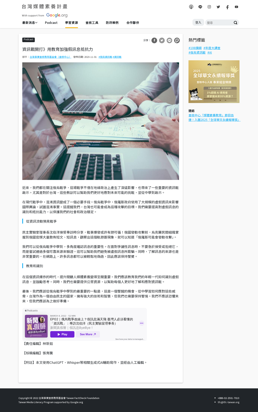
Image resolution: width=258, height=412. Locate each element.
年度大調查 (212, 48)
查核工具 (92, 22)
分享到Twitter (162, 40)
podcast (191, 7)
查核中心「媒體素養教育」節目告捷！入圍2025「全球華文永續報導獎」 (214, 117)
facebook (227, 7)
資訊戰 (117, 57)
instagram (209, 7)
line (200, 7)
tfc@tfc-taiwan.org (228, 402)
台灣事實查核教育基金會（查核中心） (50, 57)
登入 (198, 22)
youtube (236, 7)
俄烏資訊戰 (106, 57)
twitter (218, 7)
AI (210, 52)
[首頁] (45, 11)
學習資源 (71, 22)
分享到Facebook (154, 40)
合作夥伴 (132, 22)
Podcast (51, 22)
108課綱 (196, 48)
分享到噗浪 (177, 40)
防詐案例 (112, 22)
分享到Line (169, 40)
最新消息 (28, 22)
